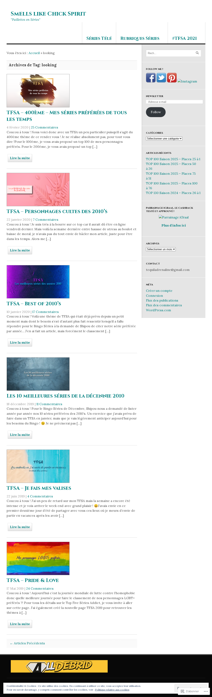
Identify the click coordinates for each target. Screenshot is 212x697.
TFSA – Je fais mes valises (39, 488)
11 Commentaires (49, 404)
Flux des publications (162, 300)
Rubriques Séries (139, 38)
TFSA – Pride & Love (33, 580)
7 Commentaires (45, 219)
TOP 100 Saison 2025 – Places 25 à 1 (173, 159)
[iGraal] (174, 217)
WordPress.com (158, 310)
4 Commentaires (40, 496)
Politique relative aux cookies (112, 689)
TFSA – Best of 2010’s (34, 304)
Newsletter (154, 96)
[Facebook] (151, 81)
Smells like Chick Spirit (48, 13)
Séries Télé (99, 38)
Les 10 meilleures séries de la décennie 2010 (65, 396)
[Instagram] (187, 81)
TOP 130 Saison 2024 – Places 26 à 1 (173, 193)
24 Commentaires (40, 588)
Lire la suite (20, 158)
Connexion (154, 295)
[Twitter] (161, 81)
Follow (156, 112)
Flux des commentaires (164, 305)
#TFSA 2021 (184, 38)
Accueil (34, 53)
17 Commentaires (45, 312)
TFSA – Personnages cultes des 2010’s (57, 211)
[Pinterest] (172, 81)
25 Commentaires (44, 127)
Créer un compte (159, 290)
